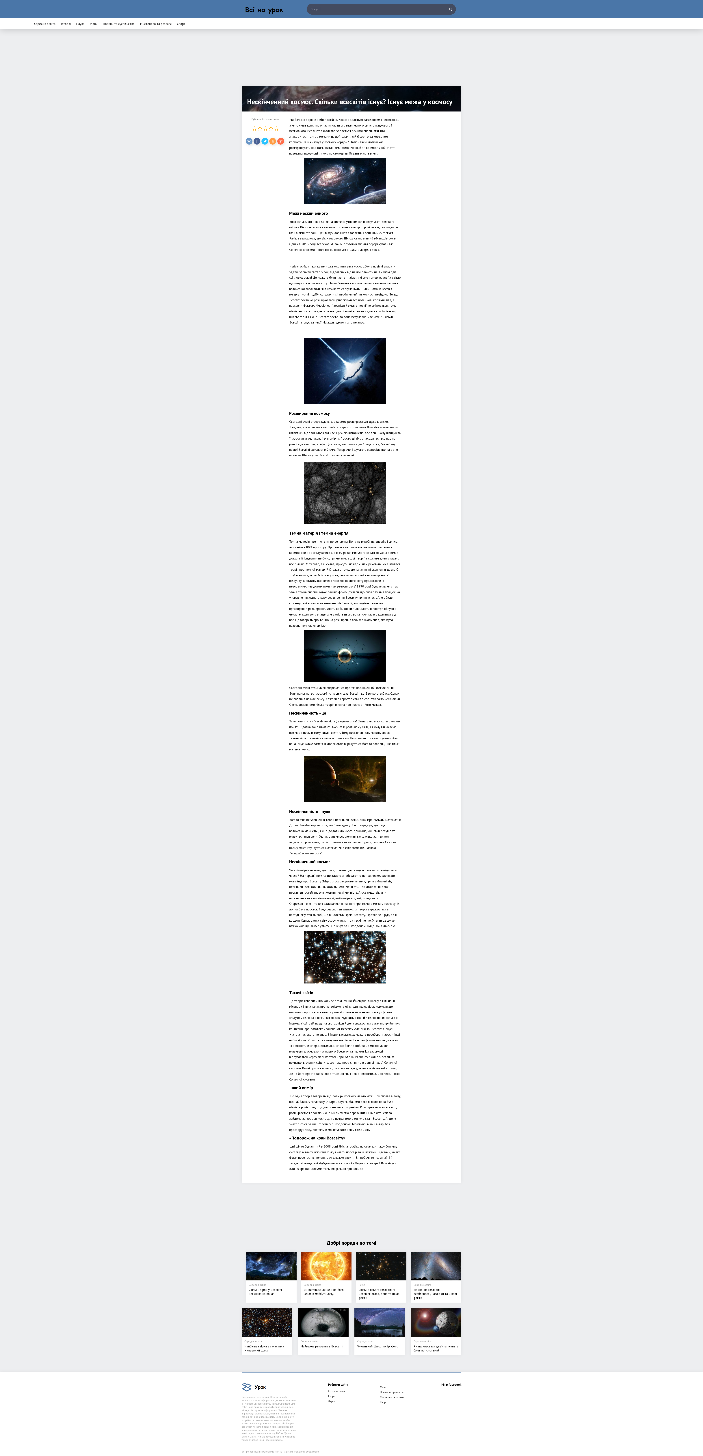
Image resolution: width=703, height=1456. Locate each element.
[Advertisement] (351, 60)
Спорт (181, 24)
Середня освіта (44, 24)
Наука (80, 24)
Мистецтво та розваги (156, 24)
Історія (66, 24)
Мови (93, 24)
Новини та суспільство (119, 24)
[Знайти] (450, 9)
